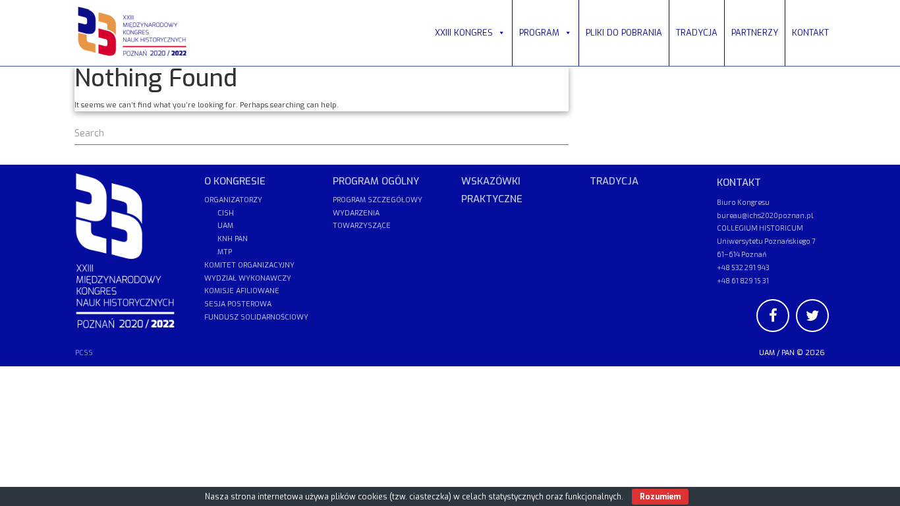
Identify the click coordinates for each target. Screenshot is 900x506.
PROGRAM (539, 32)
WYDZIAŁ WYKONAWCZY (247, 278)
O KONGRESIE (235, 181)
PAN (788, 353)
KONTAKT (810, 32)
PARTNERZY (754, 32)
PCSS (84, 353)
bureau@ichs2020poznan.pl (765, 215)
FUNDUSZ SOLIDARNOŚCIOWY (256, 317)
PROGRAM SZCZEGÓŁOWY (377, 200)
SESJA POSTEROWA (237, 304)
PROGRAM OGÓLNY (376, 181)
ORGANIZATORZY (233, 200)
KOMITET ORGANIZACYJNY (249, 265)
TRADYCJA (696, 32)
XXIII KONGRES (464, 32)
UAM (767, 353)
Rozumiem (660, 497)
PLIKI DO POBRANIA (624, 32)
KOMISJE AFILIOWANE (241, 291)
